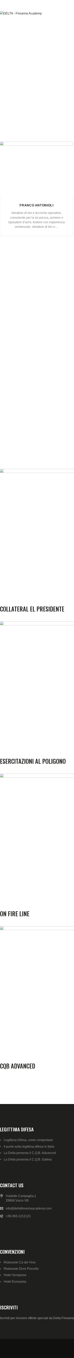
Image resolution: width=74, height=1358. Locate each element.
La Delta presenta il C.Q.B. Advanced (30, 1153)
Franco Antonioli (36, 205)
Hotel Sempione (15, 1275)
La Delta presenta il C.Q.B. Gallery (28, 1159)
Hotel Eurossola (15, 1281)
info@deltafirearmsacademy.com (29, 1208)
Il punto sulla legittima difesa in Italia (29, 1146)
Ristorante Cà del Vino (20, 1262)
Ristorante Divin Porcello (21, 1268)
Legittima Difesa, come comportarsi (28, 1140)
